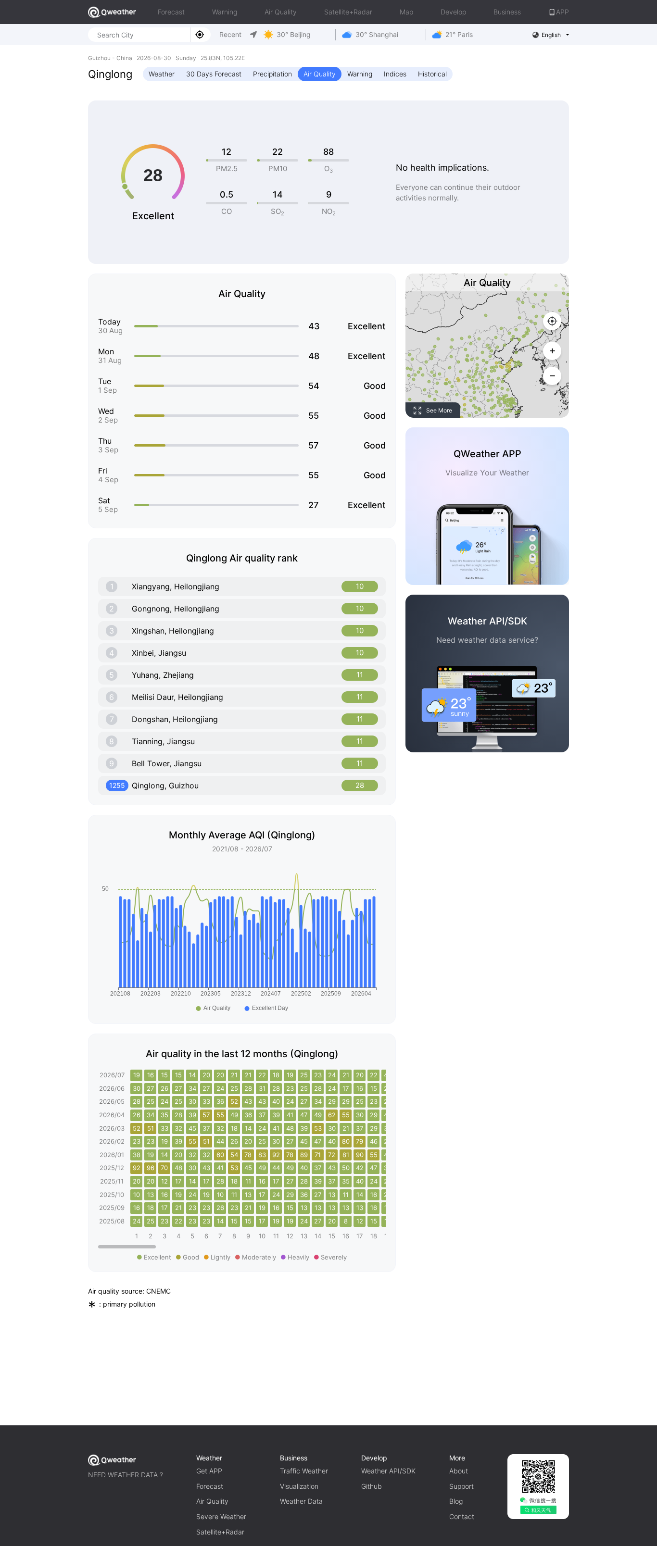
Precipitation (272, 74)
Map (406, 12)
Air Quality (281, 12)
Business (507, 12)
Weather (162, 74)
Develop (453, 12)
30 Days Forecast (213, 74)
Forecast (171, 12)
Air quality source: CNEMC (129, 1291)
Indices (395, 74)
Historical (432, 74)
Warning (224, 12)
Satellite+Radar (348, 12)
